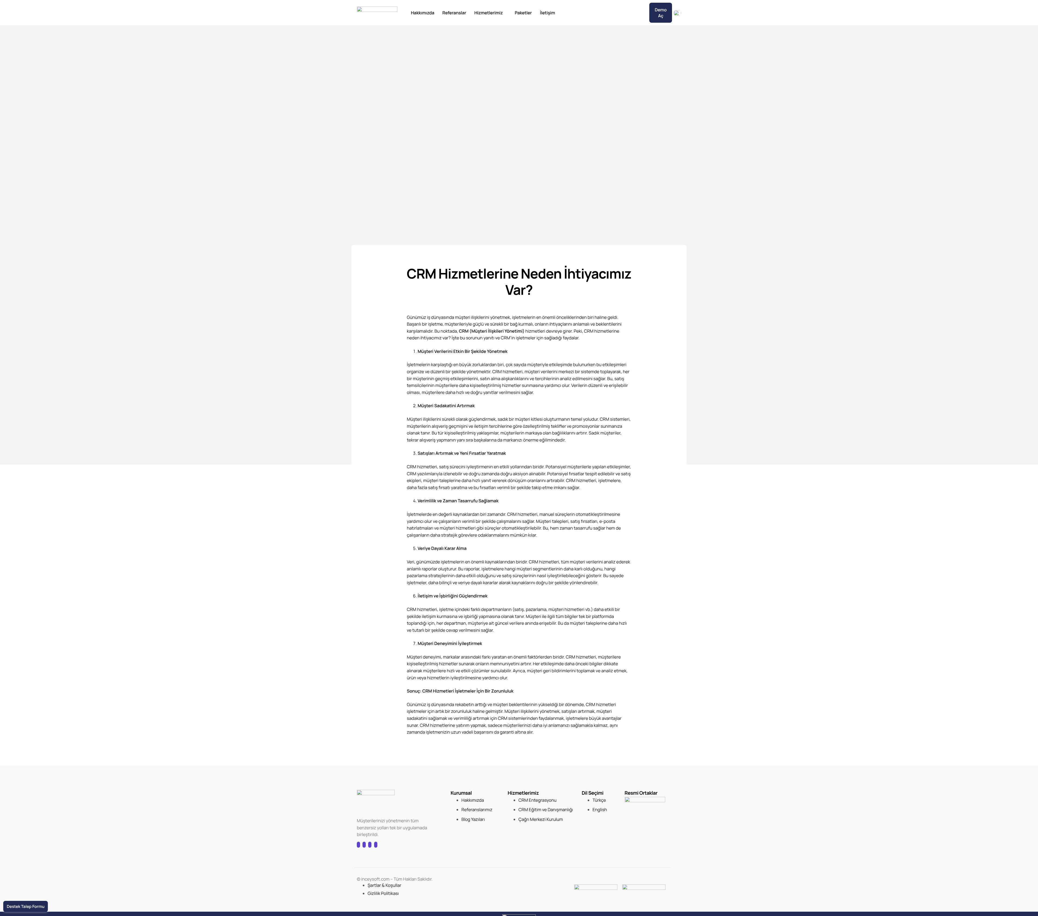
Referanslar (454, 13)
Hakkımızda (422, 13)
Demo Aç (661, 13)
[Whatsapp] (375, 845)
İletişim (547, 13)
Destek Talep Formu (25, 906)
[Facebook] (358, 845)
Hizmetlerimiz (488, 13)
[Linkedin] (369, 845)
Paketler (523, 13)
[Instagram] (364, 845)
